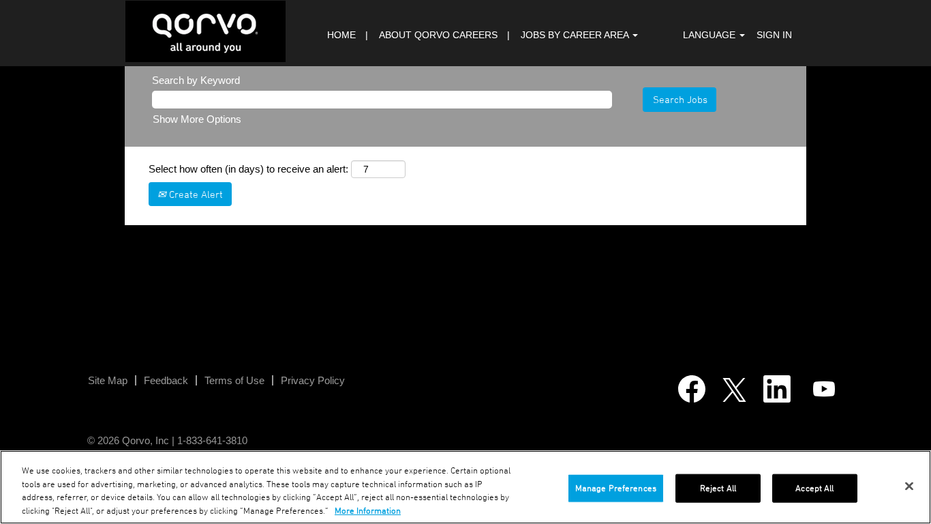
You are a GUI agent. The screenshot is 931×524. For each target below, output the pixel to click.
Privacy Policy (313, 380)
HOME (341, 34)
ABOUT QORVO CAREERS (438, 34)
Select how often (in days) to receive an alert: (248, 169)
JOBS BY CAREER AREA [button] (576, 34)
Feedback (166, 380)
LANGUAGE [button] (710, 34)
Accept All (814, 488)
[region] (465, 487)
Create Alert (194, 194)
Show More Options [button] (197, 119)
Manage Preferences (615, 488)
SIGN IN (774, 34)
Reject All (718, 488)
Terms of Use (234, 380)
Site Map (107, 380)
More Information (368, 510)
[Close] (909, 486)
